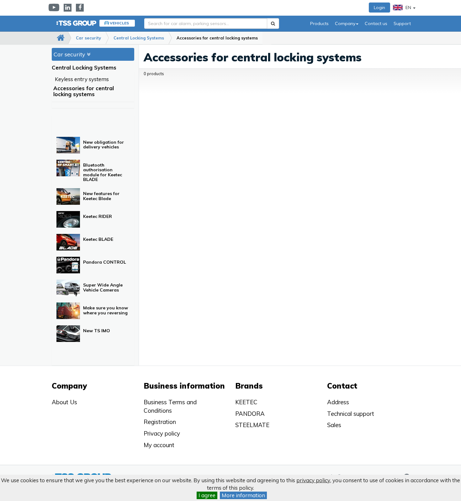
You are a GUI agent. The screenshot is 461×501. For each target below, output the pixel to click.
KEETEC (246, 402)
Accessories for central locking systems (217, 37)
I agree (207, 495)
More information (243, 495)
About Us (64, 402)
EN (408, 7)
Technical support (350, 413)
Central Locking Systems (139, 37)
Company (345, 23)
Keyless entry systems (82, 79)
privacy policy (313, 480)
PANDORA (250, 413)
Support (402, 23)
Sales (334, 425)
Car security (88, 37)
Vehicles (119, 23)
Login (379, 7)
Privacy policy (162, 433)
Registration (160, 422)
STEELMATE (252, 425)
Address (338, 402)
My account (159, 445)
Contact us (376, 23)
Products (319, 23)
